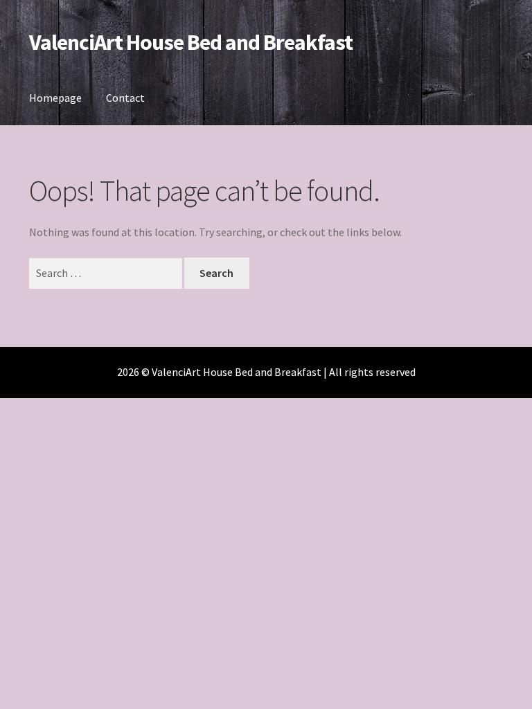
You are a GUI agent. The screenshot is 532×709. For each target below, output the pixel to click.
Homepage (55, 98)
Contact (125, 98)
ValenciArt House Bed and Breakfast (191, 42)
